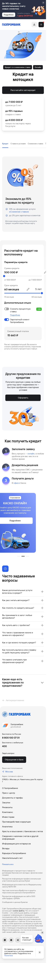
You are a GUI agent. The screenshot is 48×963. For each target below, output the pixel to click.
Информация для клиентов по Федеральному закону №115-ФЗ (21, 885)
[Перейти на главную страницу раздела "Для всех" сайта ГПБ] (11, 24)
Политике (8, 955)
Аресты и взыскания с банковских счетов (22, 831)
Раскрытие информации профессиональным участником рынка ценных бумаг (21, 880)
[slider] (23, 276)
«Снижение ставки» (19, 211)
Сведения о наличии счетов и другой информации (20, 837)
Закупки (6, 802)
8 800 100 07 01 (11, 737)
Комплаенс (7, 812)
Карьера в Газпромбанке (14, 853)
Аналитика (7, 826)
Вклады (5, 848)
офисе (17, 483)
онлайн (31, 453)
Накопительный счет (12, 858)
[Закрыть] (43, 2)
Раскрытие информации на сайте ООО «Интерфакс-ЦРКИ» (18, 897)
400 (4, 746)
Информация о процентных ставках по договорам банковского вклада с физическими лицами (22, 873)
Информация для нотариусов (16, 843)
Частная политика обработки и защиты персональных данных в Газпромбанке (19, 891)
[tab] (5, 143)
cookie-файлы (18, 911)
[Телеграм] (17, 940)
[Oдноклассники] (11, 940)
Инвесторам (8, 817)
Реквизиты (7, 807)
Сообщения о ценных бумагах (15, 902)
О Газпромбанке (10, 788)
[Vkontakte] (4, 940)
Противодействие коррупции (16, 821)
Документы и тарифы (12, 797)
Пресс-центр (8, 793)
